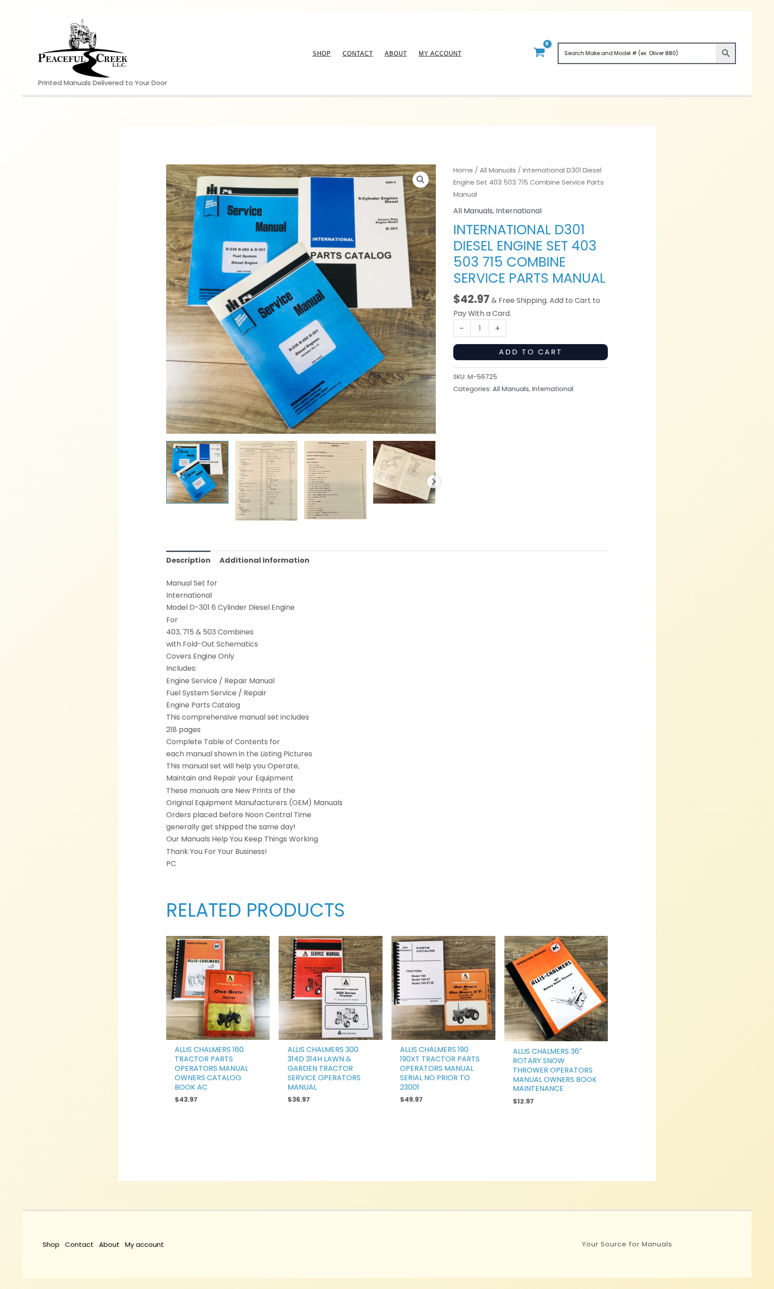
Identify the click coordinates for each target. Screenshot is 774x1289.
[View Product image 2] (266, 480)
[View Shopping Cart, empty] (539, 53)
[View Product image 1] (197, 472)
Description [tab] (188, 560)
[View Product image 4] (404, 472)
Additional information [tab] (264, 560)
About (109, 1244)
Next (433, 481)
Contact (79, 1244)
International (519, 211)
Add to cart (531, 352)
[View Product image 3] (335, 480)
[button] (421, 180)
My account (144, 1244)
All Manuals (498, 170)
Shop (51, 1244)
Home (463, 170)
